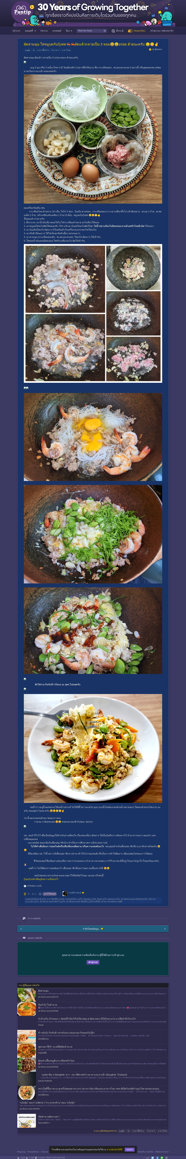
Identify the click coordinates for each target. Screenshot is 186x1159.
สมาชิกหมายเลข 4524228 (131, 899)
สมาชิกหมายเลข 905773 (50, 902)
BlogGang (21, 1152)
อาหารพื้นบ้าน (43, 50)
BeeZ (99, 899)
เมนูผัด (27, 50)
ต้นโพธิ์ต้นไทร (43, 1039)
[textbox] (91, 31)
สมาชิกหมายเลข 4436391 (77, 902)
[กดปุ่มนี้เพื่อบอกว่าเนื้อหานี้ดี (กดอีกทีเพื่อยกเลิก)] (28, 894)
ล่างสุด (31, 1158)
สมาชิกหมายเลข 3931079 (48, 997)
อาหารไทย (66, 50)
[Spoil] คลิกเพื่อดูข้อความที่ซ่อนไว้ (41, 879)
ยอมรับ (130, 1149)
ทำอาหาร (55, 50)
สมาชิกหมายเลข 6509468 (48, 1011)
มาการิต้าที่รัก (52, 899)
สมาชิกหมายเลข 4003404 (30, 1109)
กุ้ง (34, 50)
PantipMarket (33, 1152)
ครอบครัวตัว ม (72, 899)
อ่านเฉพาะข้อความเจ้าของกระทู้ (51, 1158)
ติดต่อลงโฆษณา (162, 1152)
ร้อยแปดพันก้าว (44, 1123)
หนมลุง (41, 1025)
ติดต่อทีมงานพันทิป (145, 1152)
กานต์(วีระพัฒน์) (74, 893)
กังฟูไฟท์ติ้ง (42, 1053)
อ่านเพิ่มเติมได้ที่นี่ (114, 1149)
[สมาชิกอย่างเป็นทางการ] (83, 893)
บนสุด (22, 1158)
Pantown (44, 1152)
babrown (111, 899)
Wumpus (87, 899)
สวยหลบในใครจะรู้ (33, 899)
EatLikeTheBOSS (45, 1081)
